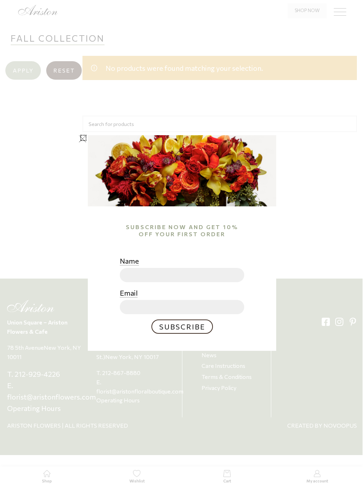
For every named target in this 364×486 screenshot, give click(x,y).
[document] (182, 243)
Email (129, 293)
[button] (83, 138)
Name (129, 261)
